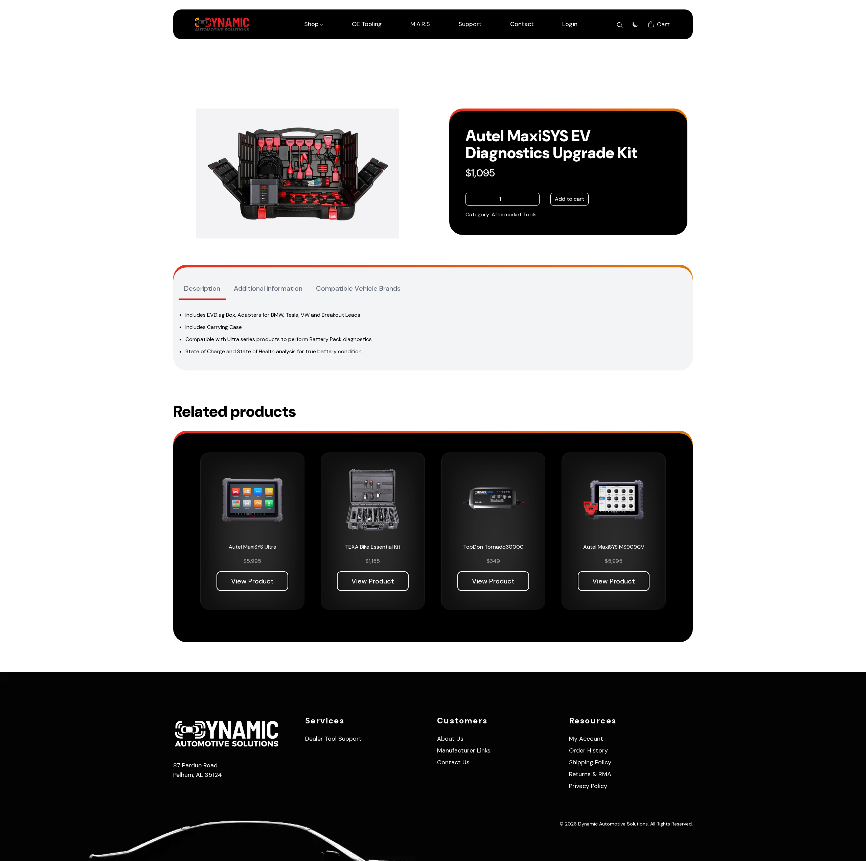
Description (202, 288)
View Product (252, 581)
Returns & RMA (590, 774)
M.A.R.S (420, 24)
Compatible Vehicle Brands (358, 288)
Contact (522, 24)
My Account (586, 739)
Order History (588, 750)
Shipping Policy (590, 762)
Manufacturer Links (464, 750)
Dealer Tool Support (333, 739)
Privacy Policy (588, 786)
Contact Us (453, 762)
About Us (450, 739)
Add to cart (569, 198)
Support (470, 24)
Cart (663, 24)
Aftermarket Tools (514, 214)
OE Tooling (367, 24)
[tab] (202, 289)
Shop (311, 24)
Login (569, 24)
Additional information (268, 288)
